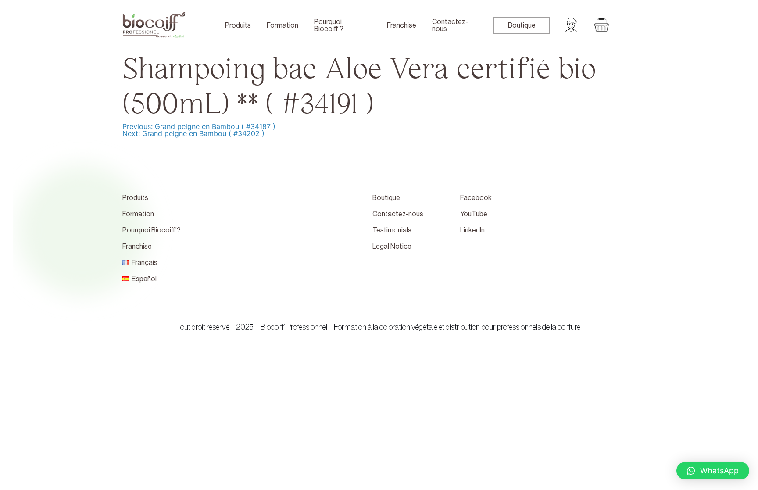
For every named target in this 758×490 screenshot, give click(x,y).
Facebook (476, 197)
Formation (282, 25)
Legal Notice (391, 246)
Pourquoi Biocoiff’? (328, 25)
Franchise (401, 25)
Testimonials (391, 230)
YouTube (473, 214)
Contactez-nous (450, 25)
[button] (712, 470)
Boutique (522, 25)
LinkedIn (472, 230)
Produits (238, 25)
